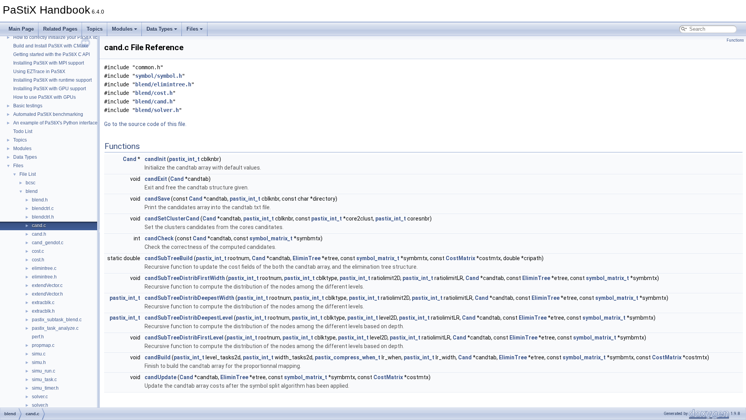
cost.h (38, 259)
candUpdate (160, 377)
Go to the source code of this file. (145, 124)
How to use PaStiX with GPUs (44, 97)
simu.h (39, 362)
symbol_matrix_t (271, 238)
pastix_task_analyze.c (55, 328)
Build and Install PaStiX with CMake (51, 46)
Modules (122, 29)
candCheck (159, 238)
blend (32, 191)
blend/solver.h (157, 110)
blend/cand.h (154, 101)
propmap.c (43, 345)
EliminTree (307, 258)
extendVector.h (47, 294)
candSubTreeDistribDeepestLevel (189, 318)
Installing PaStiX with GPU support (49, 88)
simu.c (38, 354)
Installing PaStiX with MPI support (48, 63)
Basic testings (27, 105)
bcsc (30, 183)
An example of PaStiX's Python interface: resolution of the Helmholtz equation (94, 123)
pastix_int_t (184, 159)
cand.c (39, 225)
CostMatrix (460, 258)
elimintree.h (44, 277)
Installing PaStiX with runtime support (52, 80)
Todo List (22, 131)
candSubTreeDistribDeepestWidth (189, 298)
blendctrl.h (43, 217)
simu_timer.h (45, 388)
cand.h (39, 234)
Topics (95, 29)
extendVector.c (47, 285)
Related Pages (60, 29)
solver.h (40, 405)
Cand (129, 159)
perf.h (38, 337)
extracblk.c (43, 302)
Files (192, 29)
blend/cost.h (154, 93)
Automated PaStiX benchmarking (48, 114)
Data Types (159, 29)
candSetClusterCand (172, 218)
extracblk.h (43, 311)
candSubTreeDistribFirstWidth (185, 278)
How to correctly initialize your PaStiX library (59, 37)
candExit (156, 179)
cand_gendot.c (47, 242)
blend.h (40, 200)
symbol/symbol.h (158, 76)
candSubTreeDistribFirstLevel (184, 337)
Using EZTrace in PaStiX (39, 71)
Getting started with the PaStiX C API (51, 54)
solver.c (40, 396)
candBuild (158, 357)
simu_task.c (44, 379)
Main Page (21, 29)
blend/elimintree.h (163, 84)
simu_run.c (43, 371)
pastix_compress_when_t (347, 357)
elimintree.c (44, 268)
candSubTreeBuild (169, 258)
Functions (735, 40)
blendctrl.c (43, 208)
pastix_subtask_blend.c (57, 319)
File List (27, 174)
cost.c (38, 251)
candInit (155, 159)
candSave (157, 199)
